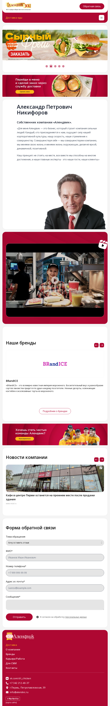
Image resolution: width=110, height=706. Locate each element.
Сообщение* (13, 596)
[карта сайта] (11, 702)
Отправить (19, 617)
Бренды (10, 654)
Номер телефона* (16, 566)
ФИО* (9, 551)
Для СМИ (11, 663)
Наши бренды (21, 343)
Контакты (11, 667)
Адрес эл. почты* (15, 581)
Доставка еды (14, 17)
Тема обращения (15, 536)
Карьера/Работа (15, 658)
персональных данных (76, 617)
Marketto (14, 699)
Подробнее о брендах (55, 411)
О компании (13, 649)
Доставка (11, 644)
